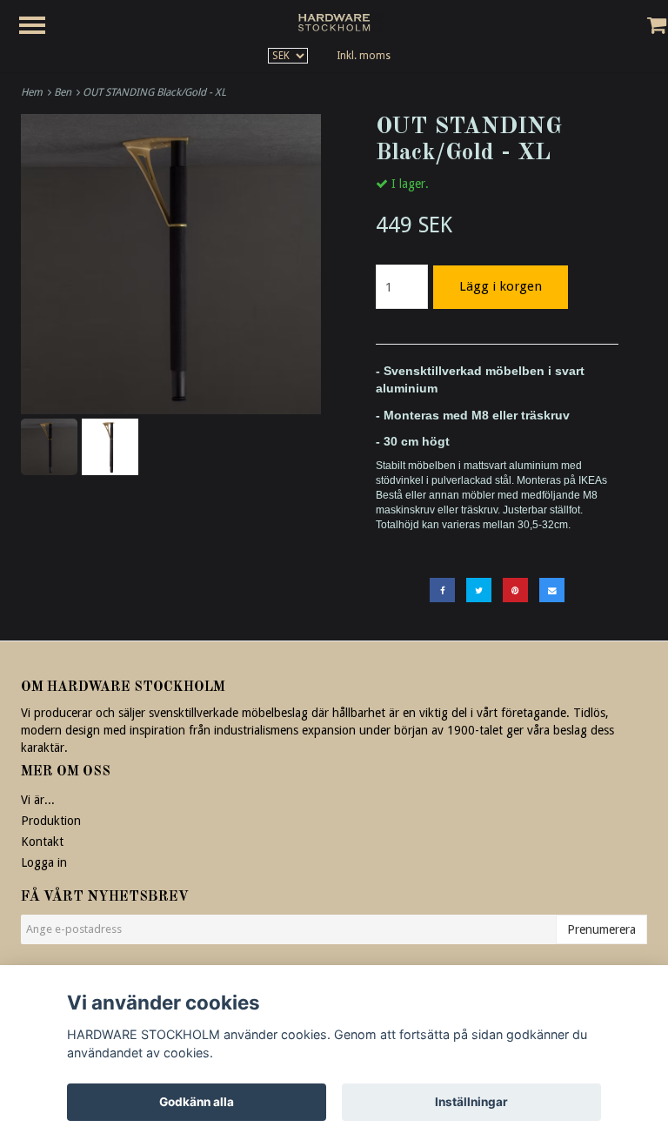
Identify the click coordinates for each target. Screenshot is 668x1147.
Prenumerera (601, 929)
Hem (34, 92)
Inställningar (471, 1102)
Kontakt (42, 842)
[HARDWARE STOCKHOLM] (334, 22)
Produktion (51, 821)
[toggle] (41, 27)
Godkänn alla (196, 1102)
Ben (65, 92)
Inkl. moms (364, 56)
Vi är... (38, 800)
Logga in (44, 862)
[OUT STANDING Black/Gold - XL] (171, 264)
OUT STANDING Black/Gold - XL (156, 92)
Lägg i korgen (500, 286)
